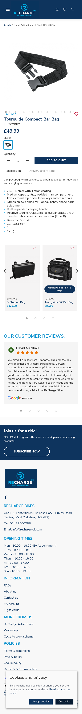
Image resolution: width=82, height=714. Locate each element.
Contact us (11, 598)
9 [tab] (43, 113)
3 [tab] (16, 113)
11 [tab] (52, 113)
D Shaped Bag (16, 302)
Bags (7, 25)
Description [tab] (13, 171)
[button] (8, 9)
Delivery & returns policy (20, 669)
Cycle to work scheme (19, 636)
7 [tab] (34, 113)
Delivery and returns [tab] (41, 171)
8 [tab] (39, 113)
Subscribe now (27, 451)
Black (7, 138)
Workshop (11, 630)
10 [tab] (48, 113)
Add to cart (56, 160)
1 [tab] (7, 113)
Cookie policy (12, 663)
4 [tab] (20, 113)
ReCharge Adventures (19, 624)
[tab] (27, 318)
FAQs (7, 585)
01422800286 (20, 523)
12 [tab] (57, 113)
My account (11, 604)
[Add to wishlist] (34, 249)
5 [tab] (25, 113)
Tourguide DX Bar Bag (58, 302)
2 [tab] (11, 113)
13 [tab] (62, 113)
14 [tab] (66, 113)
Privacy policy (13, 657)
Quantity (9, 154)
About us (10, 591)
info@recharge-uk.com (27, 529)
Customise (64, 701)
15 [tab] (71, 113)
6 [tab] (29, 113)
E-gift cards (11, 610)
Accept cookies (41, 701)
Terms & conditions (17, 651)
